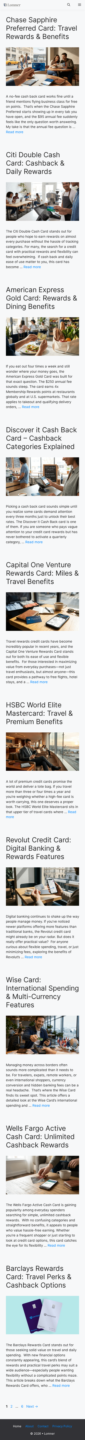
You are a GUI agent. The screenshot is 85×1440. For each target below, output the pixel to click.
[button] (68, 5)
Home (17, 1426)
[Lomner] (11, 5)
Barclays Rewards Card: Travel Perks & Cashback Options (38, 1276)
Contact (43, 1426)
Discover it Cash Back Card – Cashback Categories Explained (41, 438)
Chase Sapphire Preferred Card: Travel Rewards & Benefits (41, 28)
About (29, 1426)
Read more (14, 132)
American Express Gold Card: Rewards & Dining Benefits (41, 297)
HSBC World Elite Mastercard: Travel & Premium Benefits (39, 713)
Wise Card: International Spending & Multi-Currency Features (42, 992)
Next (32, 1406)
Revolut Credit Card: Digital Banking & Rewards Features (38, 848)
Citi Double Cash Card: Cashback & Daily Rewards (35, 163)
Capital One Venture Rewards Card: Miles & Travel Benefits (42, 573)
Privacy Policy (62, 1426)
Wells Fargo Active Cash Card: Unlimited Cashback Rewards (40, 1136)
